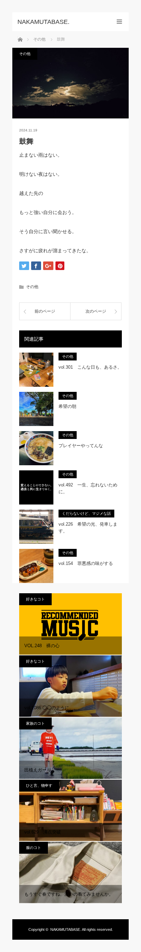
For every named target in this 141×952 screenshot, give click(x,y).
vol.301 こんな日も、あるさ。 (90, 367)
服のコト (33, 848)
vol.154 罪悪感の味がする (86, 563)
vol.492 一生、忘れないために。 (88, 488)
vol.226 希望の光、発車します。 (88, 528)
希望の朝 (67, 406)
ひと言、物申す (39, 785)
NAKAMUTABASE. (65, 929)
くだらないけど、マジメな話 (86, 513)
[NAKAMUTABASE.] (60, 22)
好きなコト (35, 599)
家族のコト (35, 723)
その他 (24, 54)
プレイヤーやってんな (81, 445)
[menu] (119, 21)
